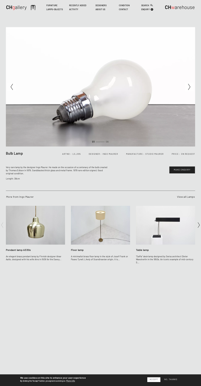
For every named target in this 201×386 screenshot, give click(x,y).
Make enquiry (182, 170)
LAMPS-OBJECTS (54, 10)
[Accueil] (16, 8)
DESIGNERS (101, 6)
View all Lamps (186, 197)
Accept (154, 380)
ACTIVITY (73, 10)
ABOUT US (100, 10)
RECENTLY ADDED (77, 6)
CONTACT (123, 10)
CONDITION (124, 6)
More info (70, 381)
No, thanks (170, 380)
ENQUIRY (147, 10)
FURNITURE (52, 6)
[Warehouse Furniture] (180, 8)
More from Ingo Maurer (20, 197)
